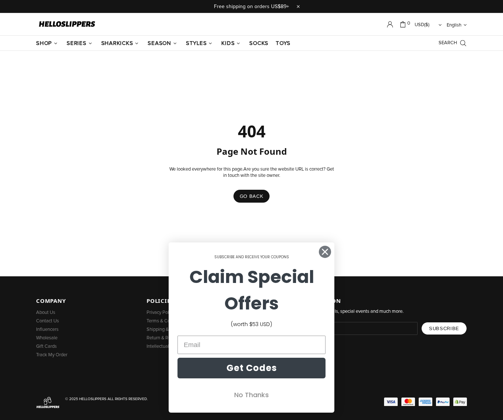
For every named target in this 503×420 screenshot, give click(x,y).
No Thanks (251, 394)
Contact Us (47, 321)
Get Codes (251, 368)
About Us (45, 312)
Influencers (47, 329)
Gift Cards (46, 346)
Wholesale (46, 338)
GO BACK (252, 196)
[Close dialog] (325, 251)
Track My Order (51, 355)
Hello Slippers (67, 24)
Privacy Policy (161, 312)
